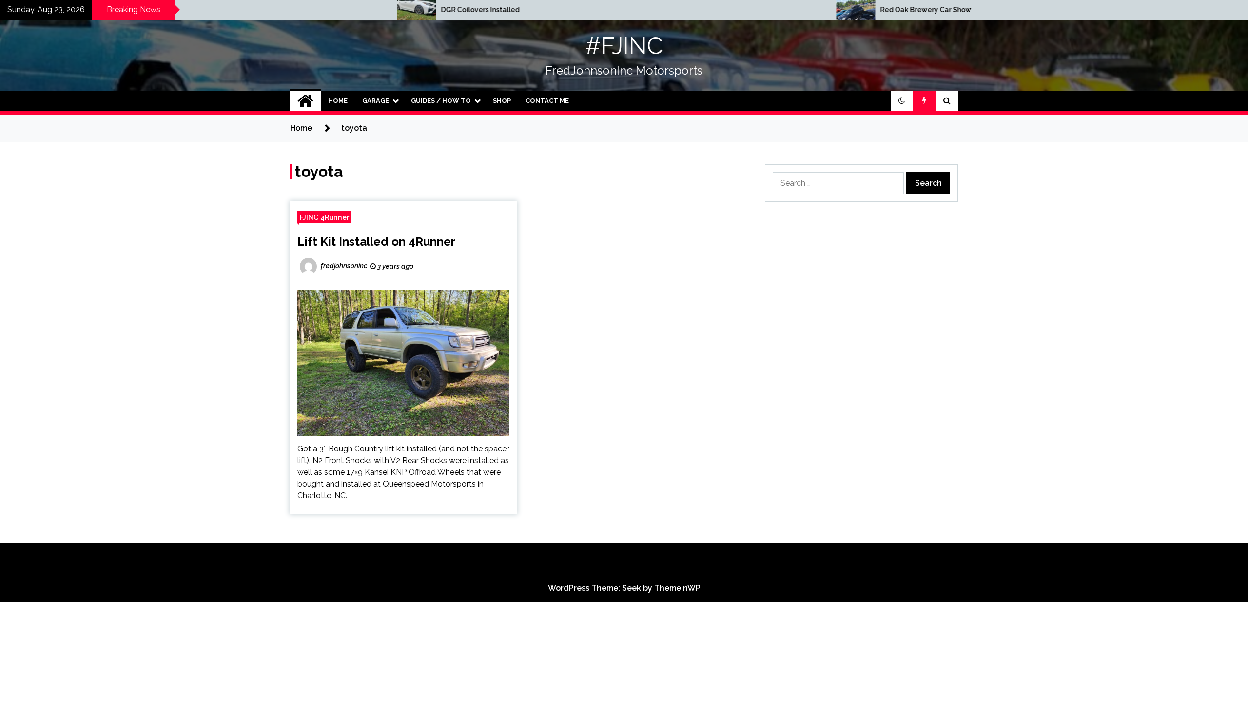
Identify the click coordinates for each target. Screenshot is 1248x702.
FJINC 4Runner (324, 217)
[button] (902, 101)
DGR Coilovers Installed (353, 10)
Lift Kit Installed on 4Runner (376, 241)
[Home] (305, 101)
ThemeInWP (677, 588)
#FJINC (624, 45)
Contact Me (547, 100)
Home (338, 100)
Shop (502, 100)
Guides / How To (441, 100)
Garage (375, 100)
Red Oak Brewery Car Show (798, 10)
